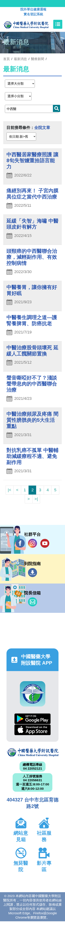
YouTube (44, 543)
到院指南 (32, 572)
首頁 (6, 59)
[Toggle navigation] (57, 24)
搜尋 (56, 108)
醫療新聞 (37, 59)
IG (32, 543)
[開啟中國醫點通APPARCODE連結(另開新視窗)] (32, 693)
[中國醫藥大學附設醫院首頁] (31, 24)
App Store (32, 729)
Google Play (32, 718)
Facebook (20, 543)
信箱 (32, 601)
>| (36, 499)
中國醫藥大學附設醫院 (32, 752)
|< (9, 490)
